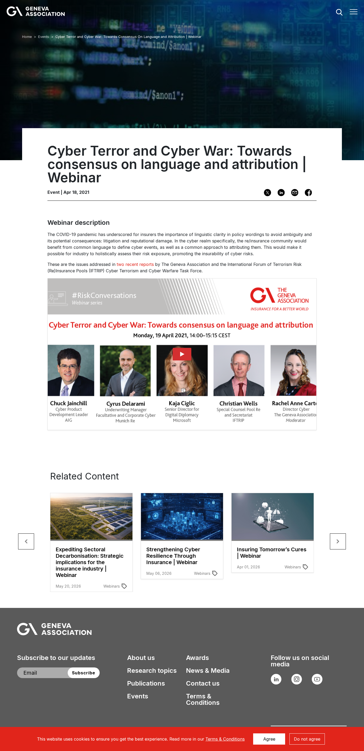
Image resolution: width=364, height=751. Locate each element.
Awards (197, 658)
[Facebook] (306, 192)
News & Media (208, 670)
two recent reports (135, 264)
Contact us (203, 683)
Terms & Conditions (203, 699)
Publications (146, 683)
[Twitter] (265, 192)
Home (27, 37)
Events (43, 37)
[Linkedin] (279, 192)
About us (141, 658)
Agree (269, 739)
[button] (26, 541)
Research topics (152, 670)
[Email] (293, 192)
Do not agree (307, 739)
